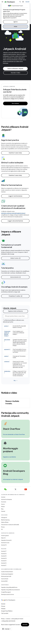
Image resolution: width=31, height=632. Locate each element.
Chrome (3, 606)
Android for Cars (5, 542)
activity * (6, 326)
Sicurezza (3, 501)
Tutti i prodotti (4, 613)
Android (3, 497)
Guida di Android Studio (7, 571)
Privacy (3, 527)
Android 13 (3, 560)
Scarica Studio (4, 578)
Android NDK (4, 581)
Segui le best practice (10, 140)
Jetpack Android (14, 49)
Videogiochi (4, 517)
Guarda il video (15, 73)
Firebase (3, 608)
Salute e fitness (4, 522)
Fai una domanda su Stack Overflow (14, 434)
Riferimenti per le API (6, 576)
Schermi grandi (5, 535)
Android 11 (3, 565)
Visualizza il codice (15, 296)
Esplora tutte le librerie (15, 311)
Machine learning (5, 520)
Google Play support (6, 592)
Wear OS (3, 538)
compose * (7, 361)
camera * (6, 356)
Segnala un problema (9, 457)
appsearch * (7, 349)
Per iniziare (15, 103)
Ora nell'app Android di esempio (14, 287)
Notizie (3, 506)
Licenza (8, 618)
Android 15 (3, 556)
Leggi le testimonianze (15, 196)
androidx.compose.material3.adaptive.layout (13, 213)
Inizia (15, 26)
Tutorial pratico (7, 268)
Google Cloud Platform (6, 611)
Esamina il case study (15, 153)
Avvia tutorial (15, 277)
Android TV (4, 545)
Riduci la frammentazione (11, 185)
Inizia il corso (16, 258)
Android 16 (3, 553)
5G (2, 529)
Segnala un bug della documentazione (10, 589)
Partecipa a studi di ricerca (7, 594)
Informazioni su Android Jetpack (13, 479)
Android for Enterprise (6, 499)
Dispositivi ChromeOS (6, 540)
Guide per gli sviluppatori (7, 574)
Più (16, 380)
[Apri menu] (2, 2)
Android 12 (3, 563)
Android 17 (3, 551)
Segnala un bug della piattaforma (9, 587)
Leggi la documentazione (15, 221)
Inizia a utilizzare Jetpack (15, 68)
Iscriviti (25, 624)
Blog (2, 509)
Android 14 (3, 558)
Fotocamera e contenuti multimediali (10, 524)
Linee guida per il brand (17, 618)
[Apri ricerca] (20, 2)
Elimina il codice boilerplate (12, 163)
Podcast (3, 511)
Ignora (15, 22)
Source (3, 504)
